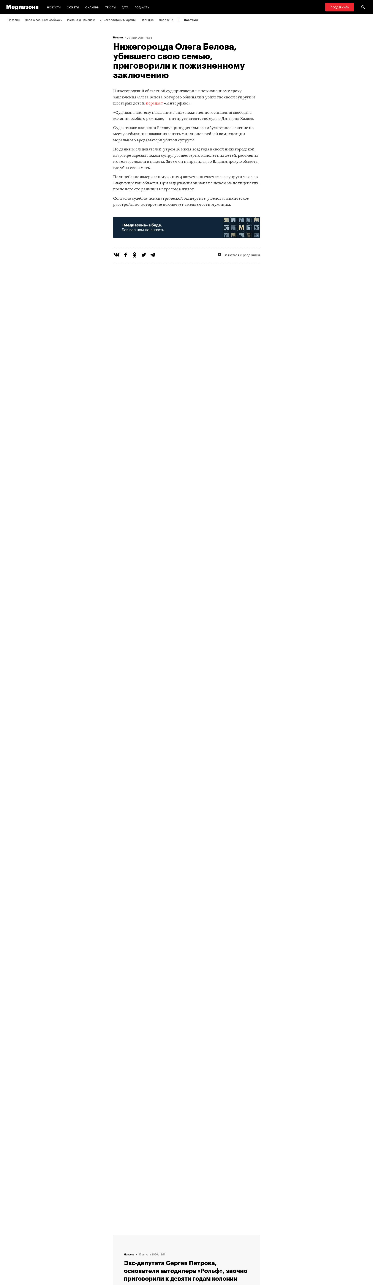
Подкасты (142, 7)
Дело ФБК (166, 19)
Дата (125, 7)
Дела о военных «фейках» (43, 19)
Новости (54, 7)
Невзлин (14, 19)
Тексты (110, 7)
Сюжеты (73, 7)
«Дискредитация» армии (118, 19)
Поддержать (339, 7)
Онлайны (92, 7)
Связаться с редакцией (241, 254)
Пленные (147, 19)
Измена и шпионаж (81, 19)
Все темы (191, 20)
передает (154, 103)
